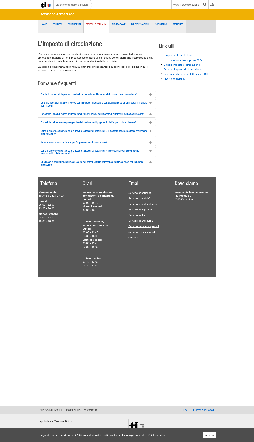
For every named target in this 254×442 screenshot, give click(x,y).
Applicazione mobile (51, 410)
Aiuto (185, 409)
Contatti (57, 24)
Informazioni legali (203, 409)
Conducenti (74, 24)
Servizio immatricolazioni (142, 203)
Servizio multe (136, 215)
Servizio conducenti (139, 192)
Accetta (209, 435)
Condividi (91, 410)
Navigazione (119, 24)
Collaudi (133, 237)
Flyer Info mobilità (174, 78)
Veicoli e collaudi (96, 24)
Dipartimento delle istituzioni (71, 4)
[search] (204, 4)
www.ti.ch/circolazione (186, 4)
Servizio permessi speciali (143, 226)
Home (44, 24)
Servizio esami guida (140, 220)
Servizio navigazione (140, 209)
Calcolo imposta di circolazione (182, 64)
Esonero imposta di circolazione (182, 69)
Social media (73, 410)
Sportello (161, 24)
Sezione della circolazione (57, 14)
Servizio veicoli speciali (141, 231)
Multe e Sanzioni (140, 24)
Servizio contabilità (139, 198)
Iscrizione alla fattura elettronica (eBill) (186, 74)
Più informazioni (156, 435)
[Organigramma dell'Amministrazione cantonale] (212, 4)
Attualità (178, 24)
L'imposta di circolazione (178, 55)
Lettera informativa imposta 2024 (183, 60)
